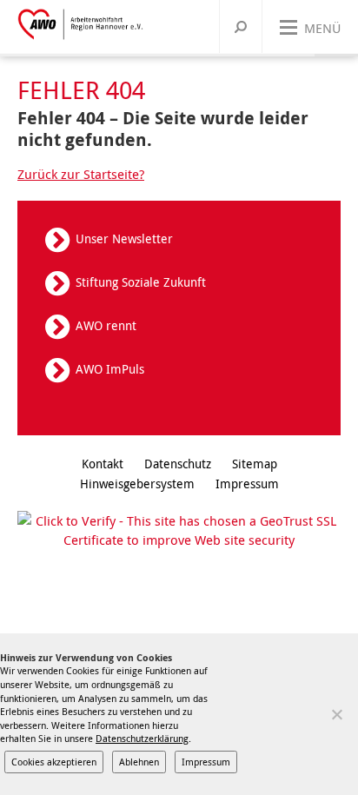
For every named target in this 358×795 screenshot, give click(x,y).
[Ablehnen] (336, 714)
